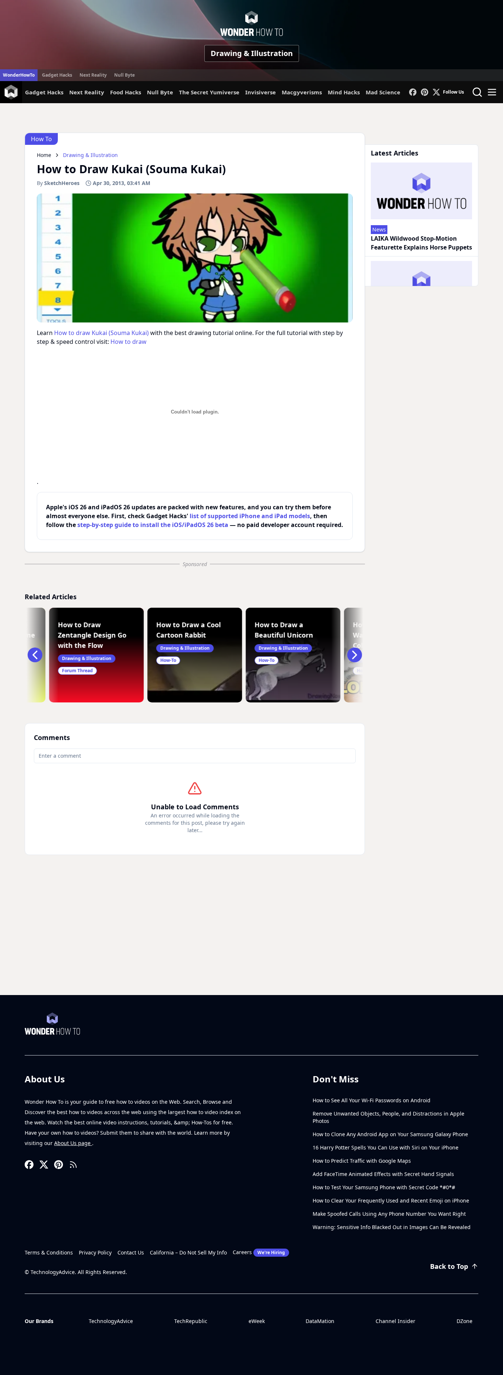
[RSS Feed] (73, 1164)
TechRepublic (190, 1321)
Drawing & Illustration (252, 53)
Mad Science (383, 92)
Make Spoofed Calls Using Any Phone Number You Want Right (389, 1213)
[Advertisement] (251, 939)
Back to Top (449, 1266)
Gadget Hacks (57, 75)
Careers (259, 1252)
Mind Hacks (344, 92)
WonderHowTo (19, 75)
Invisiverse (260, 92)
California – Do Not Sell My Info (188, 1252)
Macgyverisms (302, 92)
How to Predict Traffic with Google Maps (362, 1160)
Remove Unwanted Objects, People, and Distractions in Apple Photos (388, 1117)
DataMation (320, 1321)
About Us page (73, 1143)
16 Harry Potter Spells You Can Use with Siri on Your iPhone (385, 1147)
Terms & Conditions (49, 1252)
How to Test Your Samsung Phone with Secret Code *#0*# (384, 1187)
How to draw (128, 342)
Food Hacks (125, 92)
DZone (464, 1321)
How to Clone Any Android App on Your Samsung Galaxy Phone (390, 1134)
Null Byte (124, 75)
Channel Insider (395, 1321)
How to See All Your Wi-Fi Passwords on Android (371, 1100)
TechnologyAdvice (111, 1321)
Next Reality (93, 75)
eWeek (257, 1321)
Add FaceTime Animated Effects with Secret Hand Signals (383, 1173)
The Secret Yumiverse (209, 92)
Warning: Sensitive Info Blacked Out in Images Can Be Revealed (392, 1227)
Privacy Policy (95, 1252)
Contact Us (130, 1252)
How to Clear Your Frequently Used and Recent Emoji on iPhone (391, 1200)
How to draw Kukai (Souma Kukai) (101, 333)
